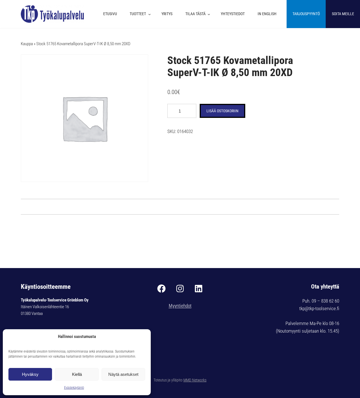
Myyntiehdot (180, 305)
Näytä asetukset (123, 374)
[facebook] (161, 288)
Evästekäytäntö (74, 388)
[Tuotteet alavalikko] (151, 14)
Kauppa (27, 43)
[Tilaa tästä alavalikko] (210, 14)
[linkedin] (198, 288)
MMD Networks (194, 380)
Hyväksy (30, 374)
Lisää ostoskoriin (222, 111)
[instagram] (180, 288)
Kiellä (77, 374)
